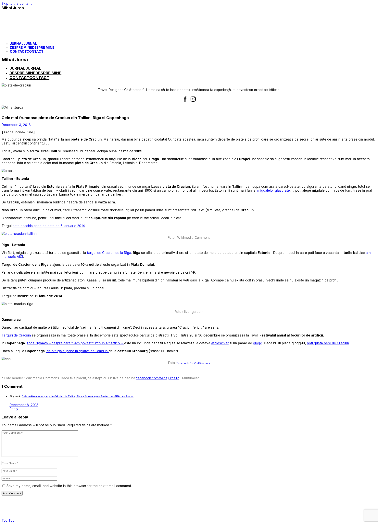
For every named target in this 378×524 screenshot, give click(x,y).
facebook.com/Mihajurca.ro (157, 378)
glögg (257, 343)
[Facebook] (185, 99)
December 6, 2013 (23, 405)
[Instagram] (193, 99)
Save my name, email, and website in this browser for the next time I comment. (69, 486)
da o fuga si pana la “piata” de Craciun (77, 351)
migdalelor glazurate (273, 190)
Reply (13, 409)
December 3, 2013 (16, 125)
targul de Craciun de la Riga (109, 253)
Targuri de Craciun (17, 335)
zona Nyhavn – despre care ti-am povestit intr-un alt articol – (75, 343)
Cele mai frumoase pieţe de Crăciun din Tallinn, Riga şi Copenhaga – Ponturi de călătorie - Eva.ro (77, 396)
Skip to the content (17, 4)
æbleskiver (220, 343)
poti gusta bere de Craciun (328, 343)
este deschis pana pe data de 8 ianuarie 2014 (49, 226)
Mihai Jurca (13, 8)
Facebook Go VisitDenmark (193, 363)
